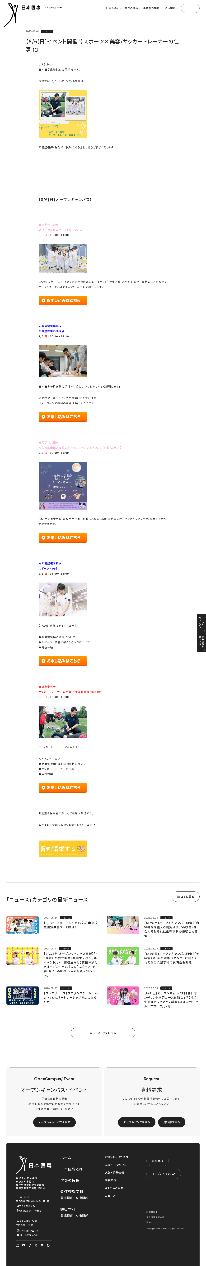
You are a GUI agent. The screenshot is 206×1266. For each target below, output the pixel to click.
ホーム (65, 1157)
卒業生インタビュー (117, 1165)
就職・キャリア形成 (117, 1157)
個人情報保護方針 (155, 1217)
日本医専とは (114, 8)
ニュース (110, 1196)
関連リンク (151, 1222)
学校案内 (111, 1180)
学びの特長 (69, 1180)
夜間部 (83, 1197)
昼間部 (68, 1197)
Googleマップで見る (30, 1210)
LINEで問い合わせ (29, 1230)
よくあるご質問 (114, 1188)
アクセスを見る (27, 1206)
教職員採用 (152, 1212)
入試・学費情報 (114, 1172)
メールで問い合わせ (30, 1235)
